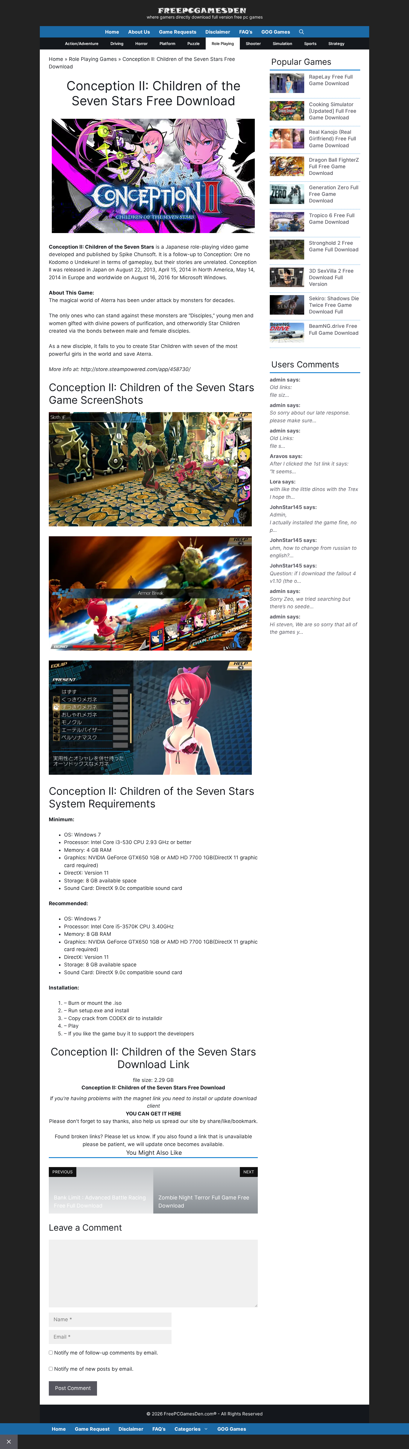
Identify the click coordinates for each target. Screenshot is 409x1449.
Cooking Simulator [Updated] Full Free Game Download (332, 111)
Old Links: (282, 438)
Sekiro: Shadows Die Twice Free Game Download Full (334, 305)
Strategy (336, 43)
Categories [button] (188, 1429)
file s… (277, 446)
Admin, (278, 515)
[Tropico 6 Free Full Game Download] (287, 230)
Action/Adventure (82, 43)
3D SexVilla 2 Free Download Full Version (331, 277)
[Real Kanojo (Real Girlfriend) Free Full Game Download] (287, 147)
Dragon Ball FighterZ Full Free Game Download (334, 166)
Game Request (92, 1429)
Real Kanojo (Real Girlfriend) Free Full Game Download (332, 138)
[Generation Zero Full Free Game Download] (287, 202)
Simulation (282, 43)
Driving (116, 43)
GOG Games (275, 32)
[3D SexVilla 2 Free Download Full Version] (287, 285)
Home (112, 32)
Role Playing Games (93, 59)
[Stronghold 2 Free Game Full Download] (287, 258)
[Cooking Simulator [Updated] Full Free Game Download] (287, 119)
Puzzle (193, 43)
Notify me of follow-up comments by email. (106, 1353)
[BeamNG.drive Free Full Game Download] (287, 341)
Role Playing (223, 43)
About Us (139, 32)
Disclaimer (217, 32)
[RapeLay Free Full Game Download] (287, 91)
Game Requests (177, 32)
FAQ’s (245, 32)
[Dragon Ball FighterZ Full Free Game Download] (287, 174)
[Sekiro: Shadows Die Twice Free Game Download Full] (287, 313)
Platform (167, 43)
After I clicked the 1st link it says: (309, 464)
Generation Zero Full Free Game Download (333, 194)
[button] (301, 31)
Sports (310, 43)
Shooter (253, 43)
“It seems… (283, 472)
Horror (141, 43)
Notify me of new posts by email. (94, 1369)
